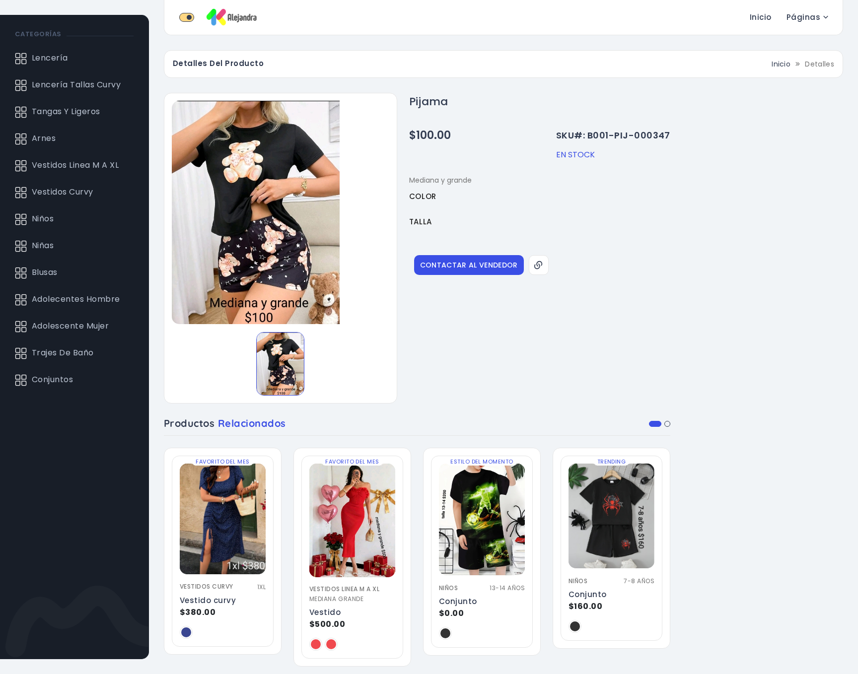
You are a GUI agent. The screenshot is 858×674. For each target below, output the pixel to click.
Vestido (325, 612)
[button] (655, 424)
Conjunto (458, 601)
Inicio (761, 17)
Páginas (803, 17)
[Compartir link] (539, 265)
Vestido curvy (208, 600)
